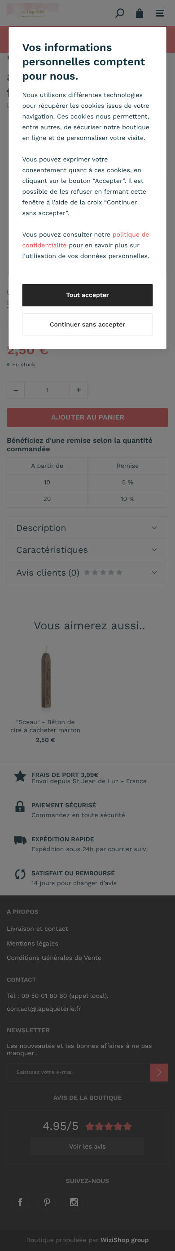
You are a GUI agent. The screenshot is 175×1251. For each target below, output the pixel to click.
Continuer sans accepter (87, 324)
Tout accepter (87, 295)
